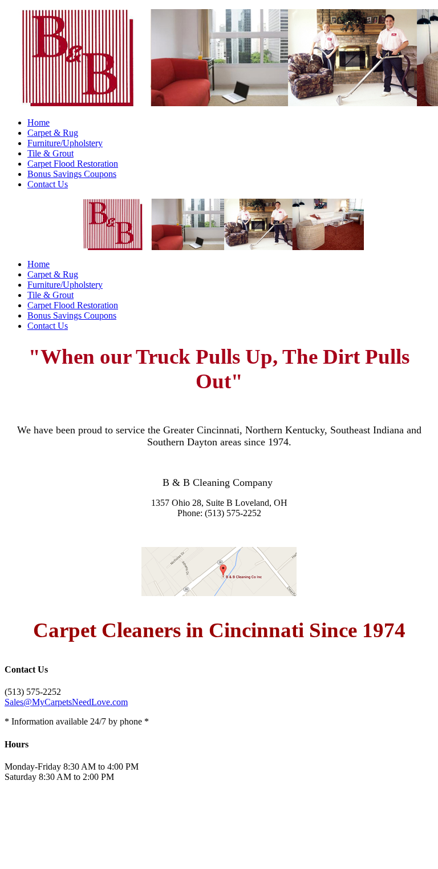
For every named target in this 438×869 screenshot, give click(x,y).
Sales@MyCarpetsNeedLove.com (66, 702)
